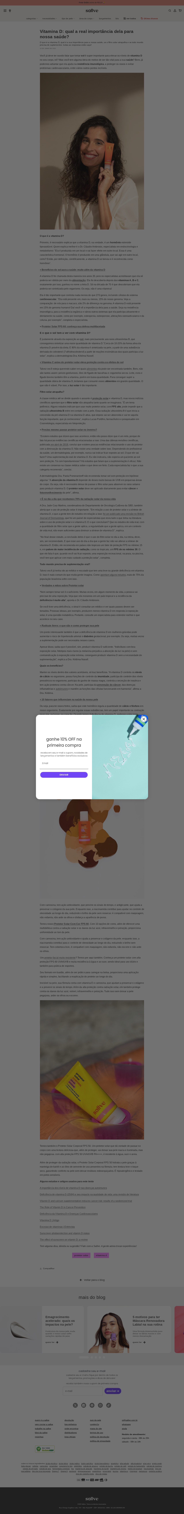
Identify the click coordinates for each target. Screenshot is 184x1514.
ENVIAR (64, 774)
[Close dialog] (144, 719)
